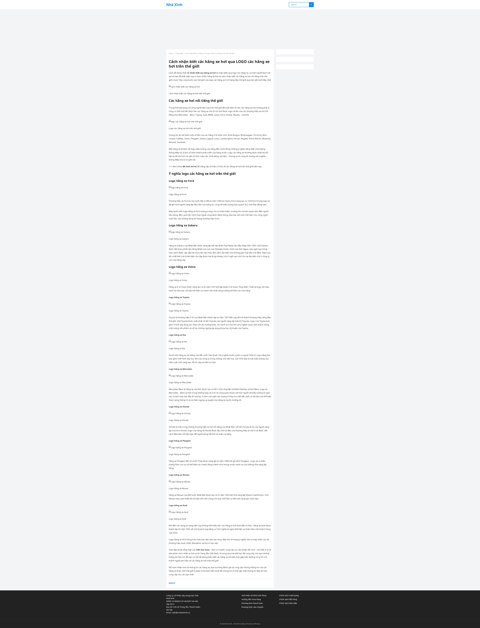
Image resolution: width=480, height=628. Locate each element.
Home (171, 53)
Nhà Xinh (174, 4)
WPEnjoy (257, 624)
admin (172, 583)
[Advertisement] (240, 28)
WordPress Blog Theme (242, 624)
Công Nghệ (179, 53)
